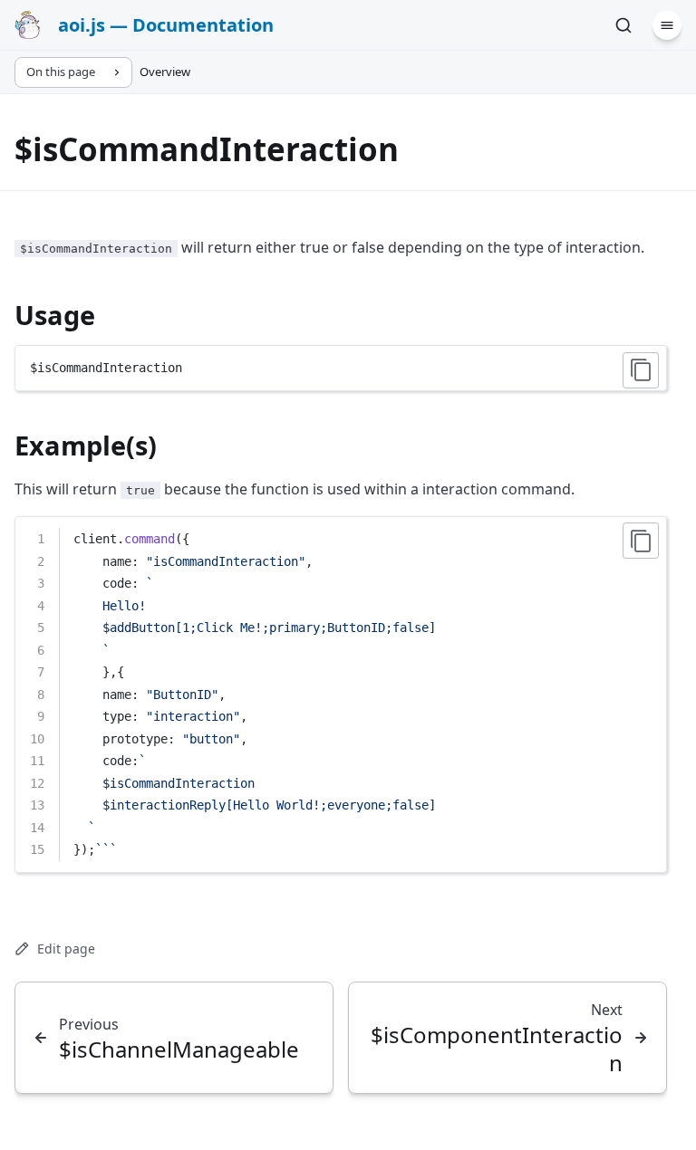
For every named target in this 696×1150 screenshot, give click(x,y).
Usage (54, 314)
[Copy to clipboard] (641, 370)
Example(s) (85, 445)
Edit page (66, 948)
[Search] (623, 25)
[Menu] (667, 25)
